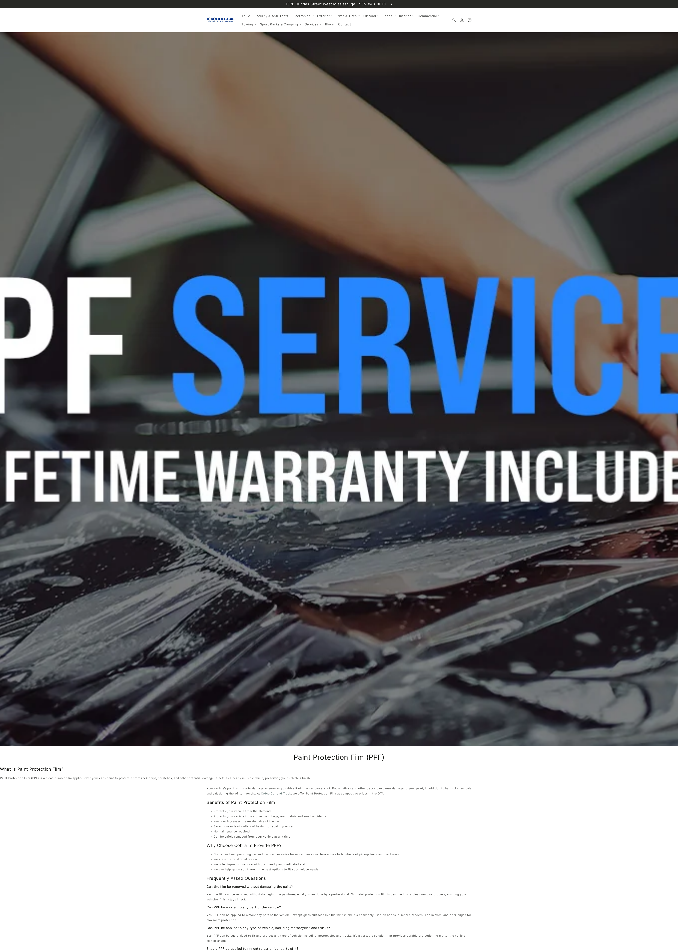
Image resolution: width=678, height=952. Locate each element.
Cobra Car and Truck (276, 793)
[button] (454, 20)
